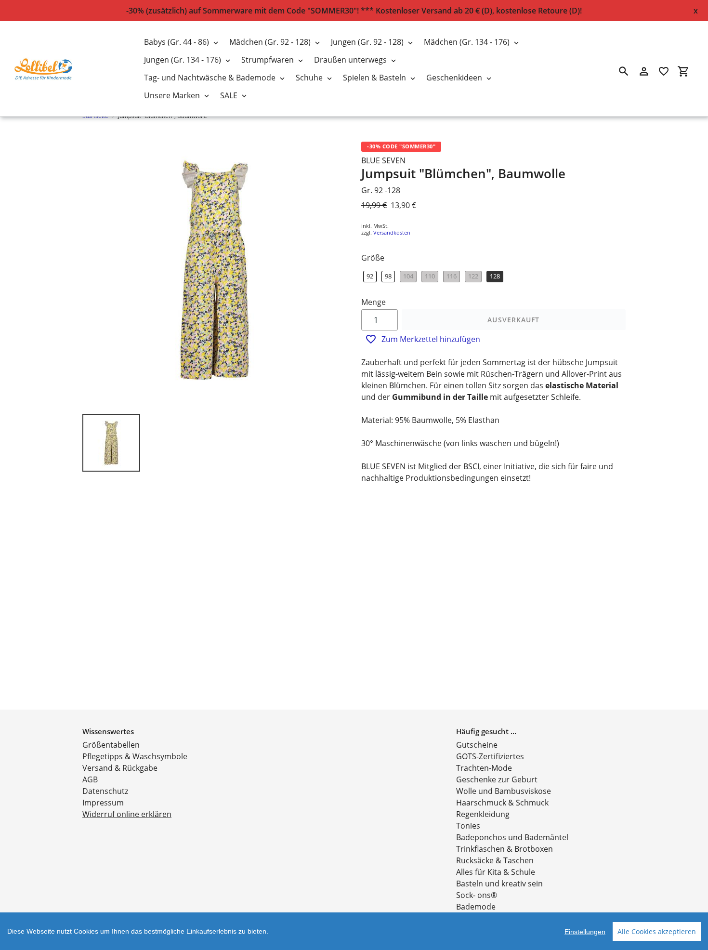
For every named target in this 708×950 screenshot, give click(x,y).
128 (495, 276)
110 (430, 276)
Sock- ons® (476, 895)
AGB (90, 779)
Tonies (468, 825)
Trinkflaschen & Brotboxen (504, 849)
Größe (372, 257)
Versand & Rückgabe (119, 768)
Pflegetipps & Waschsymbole (134, 756)
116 (451, 276)
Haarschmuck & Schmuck (502, 802)
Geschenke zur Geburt (497, 779)
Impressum (103, 802)
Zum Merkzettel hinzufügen (430, 339)
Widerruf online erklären (126, 814)
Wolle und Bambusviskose (503, 791)
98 (388, 276)
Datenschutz (105, 791)
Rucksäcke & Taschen (495, 860)
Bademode (476, 906)
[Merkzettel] (663, 71)
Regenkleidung (483, 814)
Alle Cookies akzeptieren (656, 931)
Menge (373, 302)
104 (408, 276)
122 (473, 276)
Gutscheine (477, 744)
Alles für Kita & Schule (495, 872)
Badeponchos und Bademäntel (512, 837)
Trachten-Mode (484, 768)
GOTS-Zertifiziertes (490, 756)
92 (370, 276)
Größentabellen (111, 744)
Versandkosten (391, 232)
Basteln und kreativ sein (499, 883)
